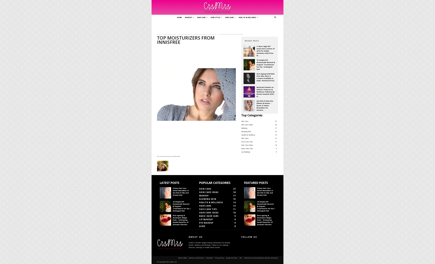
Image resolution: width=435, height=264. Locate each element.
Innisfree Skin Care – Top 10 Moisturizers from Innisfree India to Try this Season (190, 34)
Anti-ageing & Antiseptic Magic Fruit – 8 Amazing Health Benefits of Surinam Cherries (181, 220)
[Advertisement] (217, 26)
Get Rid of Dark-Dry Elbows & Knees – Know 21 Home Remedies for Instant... (265, 105)
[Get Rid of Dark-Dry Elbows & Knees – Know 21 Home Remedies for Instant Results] (249, 105)
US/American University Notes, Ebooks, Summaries (261, 258)
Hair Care (201, 17)
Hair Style (215, 17)
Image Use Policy (231, 258)
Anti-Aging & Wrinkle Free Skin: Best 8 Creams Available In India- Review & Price (266, 77)
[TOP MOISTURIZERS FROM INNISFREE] (196, 120)
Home (179, 17)
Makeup (188, 17)
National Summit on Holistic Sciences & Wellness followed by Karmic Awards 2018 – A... (266, 91)
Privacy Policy (219, 258)
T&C (240, 258)
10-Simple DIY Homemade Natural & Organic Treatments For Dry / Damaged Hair (266, 64)
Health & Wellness (247, 17)
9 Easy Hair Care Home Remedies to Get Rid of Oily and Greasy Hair (181, 191)
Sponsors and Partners (196, 258)
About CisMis (182, 258)
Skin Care (229, 17)
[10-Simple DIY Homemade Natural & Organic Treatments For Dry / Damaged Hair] (249, 64)
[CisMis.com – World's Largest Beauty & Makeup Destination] (217, 7)
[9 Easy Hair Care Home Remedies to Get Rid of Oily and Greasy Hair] (165, 193)
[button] (275, 18)
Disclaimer (209, 258)
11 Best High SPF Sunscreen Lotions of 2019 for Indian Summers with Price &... (266, 51)
